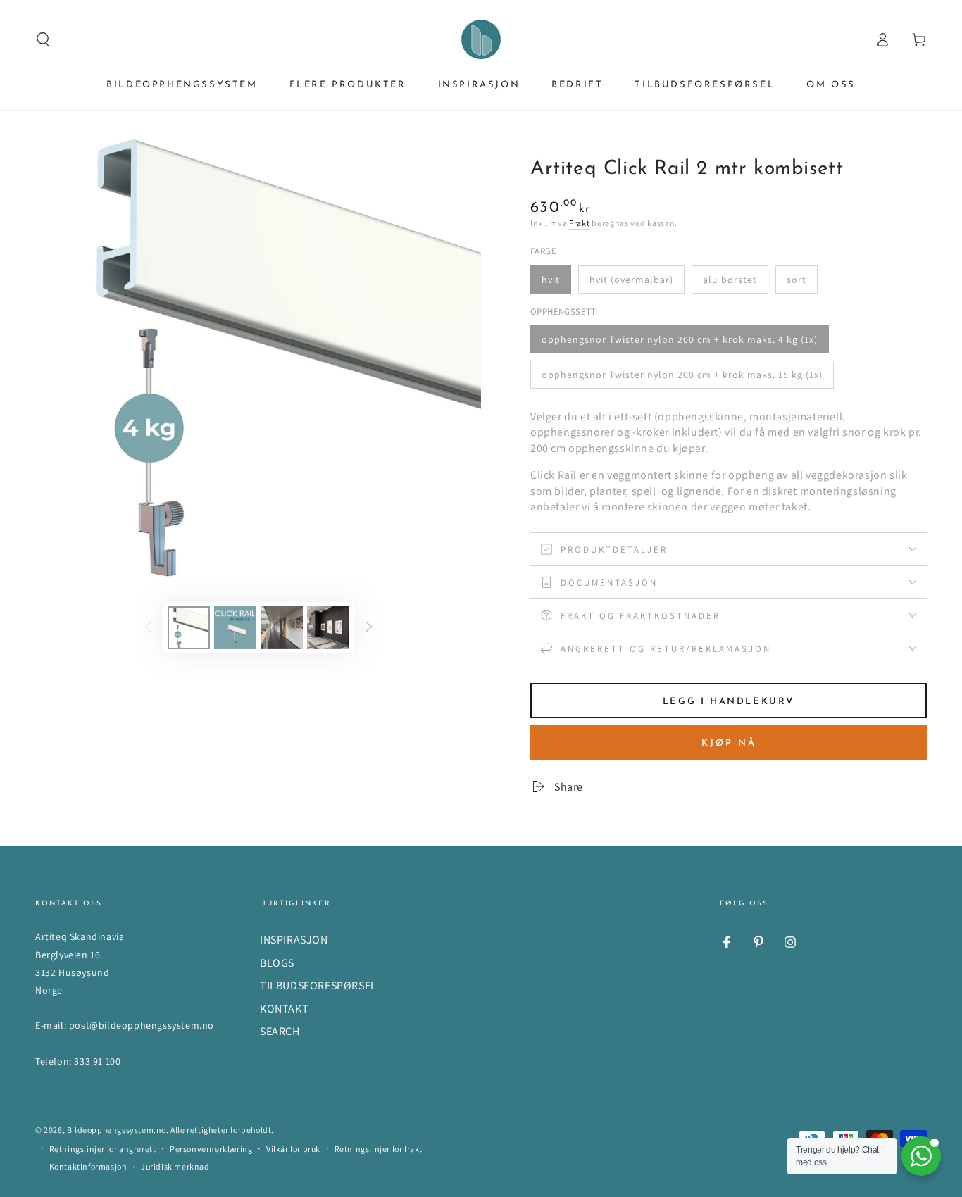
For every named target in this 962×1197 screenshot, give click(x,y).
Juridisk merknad (175, 1166)
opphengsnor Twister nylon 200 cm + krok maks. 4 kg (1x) (680, 339)
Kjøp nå (728, 743)
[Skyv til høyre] (369, 627)
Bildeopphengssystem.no (116, 1129)
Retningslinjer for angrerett (102, 1148)
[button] (43, 39)
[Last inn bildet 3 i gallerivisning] (282, 627)
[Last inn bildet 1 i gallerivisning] (189, 627)
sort (796, 279)
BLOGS (277, 962)
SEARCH (280, 1031)
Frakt (579, 223)
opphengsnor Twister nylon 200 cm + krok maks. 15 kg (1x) (682, 374)
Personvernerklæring (211, 1148)
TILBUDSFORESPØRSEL (318, 985)
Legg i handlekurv (728, 701)
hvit (551, 279)
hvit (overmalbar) (631, 279)
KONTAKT (284, 1008)
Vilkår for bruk (293, 1148)
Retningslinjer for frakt (379, 1148)
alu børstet (730, 279)
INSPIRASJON (294, 939)
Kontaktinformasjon (88, 1166)
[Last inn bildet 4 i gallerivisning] (328, 627)
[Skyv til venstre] (147, 627)
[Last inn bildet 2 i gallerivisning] (235, 627)
